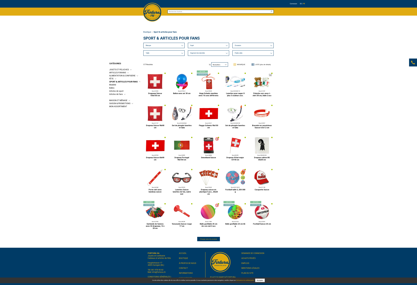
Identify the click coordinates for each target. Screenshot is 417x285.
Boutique (147, 32)
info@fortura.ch (159, 272)
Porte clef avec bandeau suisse (155, 191)
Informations (186, 273)
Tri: (210, 65)
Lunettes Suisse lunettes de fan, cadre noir (182, 192)
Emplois (245, 263)
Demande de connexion (252, 253)
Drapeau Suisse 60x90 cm (155, 159)
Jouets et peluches (119, 69)
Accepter (260, 280)
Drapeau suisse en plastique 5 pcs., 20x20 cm (208, 192)
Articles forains (117, 72)
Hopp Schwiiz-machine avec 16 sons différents (208, 94)
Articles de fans (116, 94)
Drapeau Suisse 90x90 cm (155, 126)
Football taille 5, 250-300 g (235, 191)
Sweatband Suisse (208, 158)
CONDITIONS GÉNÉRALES (159, 277)
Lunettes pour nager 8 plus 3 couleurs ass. (235, 94)
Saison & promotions (119, 103)
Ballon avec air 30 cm (181, 93)
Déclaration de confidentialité (245, 280)
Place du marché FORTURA (223, 277)
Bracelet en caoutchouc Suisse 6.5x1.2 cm (262, 126)
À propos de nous (187, 263)
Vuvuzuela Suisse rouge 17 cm (182, 225)
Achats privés (248, 258)
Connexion (293, 4)
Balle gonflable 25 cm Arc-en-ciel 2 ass (208, 225)
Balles (111, 88)
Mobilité (112, 85)
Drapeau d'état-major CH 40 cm (235, 159)
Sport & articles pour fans (123, 82)
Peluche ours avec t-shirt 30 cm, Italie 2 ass (262, 94)
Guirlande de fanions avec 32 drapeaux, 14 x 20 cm (155, 226)
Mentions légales (250, 268)
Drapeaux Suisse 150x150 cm (155, 94)
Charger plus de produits (208, 239)
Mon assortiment (118, 106)
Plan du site (247, 273)
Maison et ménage (118, 100)
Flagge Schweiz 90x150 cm (208, 126)
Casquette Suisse (262, 190)
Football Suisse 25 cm (262, 224)
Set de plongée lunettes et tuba (182, 126)
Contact (183, 268)
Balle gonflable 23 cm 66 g (235, 225)
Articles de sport (116, 91)
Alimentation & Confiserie (122, 75)
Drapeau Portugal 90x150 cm (182, 159)
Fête (111, 79)
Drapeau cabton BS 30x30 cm (262, 159)
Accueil (183, 253)
